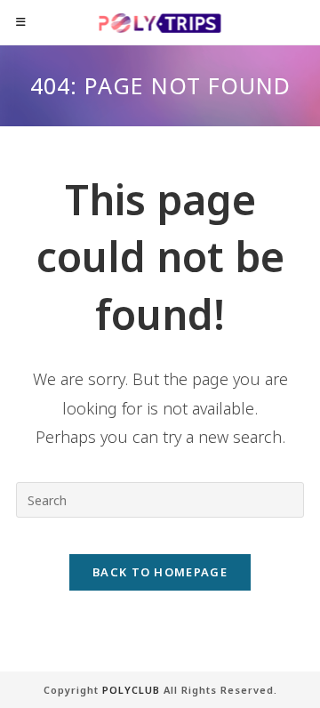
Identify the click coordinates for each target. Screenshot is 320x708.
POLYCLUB (131, 689)
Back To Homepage (160, 572)
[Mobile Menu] (21, 21)
